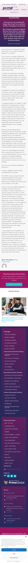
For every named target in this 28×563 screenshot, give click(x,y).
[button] (26, 536)
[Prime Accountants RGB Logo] (8, 7)
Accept (14, 549)
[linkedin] (15, 476)
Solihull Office (8, 515)
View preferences (14, 557)
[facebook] (8, 476)
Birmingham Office (9, 493)
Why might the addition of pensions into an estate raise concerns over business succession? (13, 319)
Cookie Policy (9, 561)
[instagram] (5, 475)
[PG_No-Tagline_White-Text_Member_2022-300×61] (14, 480)
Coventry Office (8, 503)
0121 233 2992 (9, 499)
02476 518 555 (9, 512)
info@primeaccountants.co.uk (14, 469)
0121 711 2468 (9, 522)
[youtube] (11, 476)
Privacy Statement (16, 561)
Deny (14, 553)
